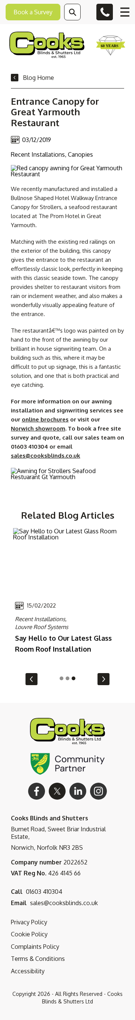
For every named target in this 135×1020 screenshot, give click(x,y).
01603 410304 (44, 891)
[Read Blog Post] (67, 561)
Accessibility (28, 971)
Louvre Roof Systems (41, 627)
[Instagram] (98, 791)
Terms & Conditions (38, 958)
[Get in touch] (104, 12)
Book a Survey (33, 12)
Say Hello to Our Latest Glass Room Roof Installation (63, 643)
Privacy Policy (29, 922)
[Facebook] (36, 791)
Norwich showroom (38, 428)
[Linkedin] (77, 791)
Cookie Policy (29, 934)
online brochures (45, 419)
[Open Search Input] (72, 12)
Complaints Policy (35, 946)
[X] (57, 791)
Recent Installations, (41, 619)
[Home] (47, 46)
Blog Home (38, 77)
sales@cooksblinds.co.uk (45, 455)
